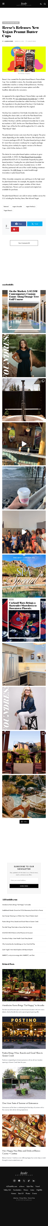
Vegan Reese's (8, 210)
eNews (21, 1186)
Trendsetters (17, 1190)
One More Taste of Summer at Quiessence (20, 1103)
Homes (13, 1193)
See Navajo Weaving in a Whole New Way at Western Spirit (20, 916)
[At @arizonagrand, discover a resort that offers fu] (24, 796)
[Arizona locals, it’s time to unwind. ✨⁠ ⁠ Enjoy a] (24, 576)
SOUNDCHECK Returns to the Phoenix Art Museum (17, 933)
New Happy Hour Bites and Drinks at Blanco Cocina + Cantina (21, 1152)
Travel (37, 1186)
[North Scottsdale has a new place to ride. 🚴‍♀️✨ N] (24, 532)
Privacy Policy (23, 1198)
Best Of (20, 1193)
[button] (3, 4)
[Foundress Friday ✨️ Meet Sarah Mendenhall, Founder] (24, 708)
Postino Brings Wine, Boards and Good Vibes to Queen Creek (20, 921)
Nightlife (39, 1190)
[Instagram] (14, 1180)
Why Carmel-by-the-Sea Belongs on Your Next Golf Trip (18, 944)
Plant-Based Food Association (31, 157)
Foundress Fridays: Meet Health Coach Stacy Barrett (17, 938)
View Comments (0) (24, 243)
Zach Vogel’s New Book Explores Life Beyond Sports (17, 950)
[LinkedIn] (33, 1180)
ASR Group (17, 170)
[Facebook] (19, 1180)
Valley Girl (7, 1190)
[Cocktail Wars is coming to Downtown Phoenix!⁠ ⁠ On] (24, 620)
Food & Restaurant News (10, 22)
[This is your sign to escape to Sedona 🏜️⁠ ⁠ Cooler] (24, 752)
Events (34, 1193)
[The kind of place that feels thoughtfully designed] (24, 443)
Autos (32, 1190)
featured (6, 206)
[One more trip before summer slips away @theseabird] (24, 487)
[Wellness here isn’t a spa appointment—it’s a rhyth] (24, 399)
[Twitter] (24, 1180)
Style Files (30, 1186)
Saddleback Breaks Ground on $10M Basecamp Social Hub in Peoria (22, 910)
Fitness (26, 1190)
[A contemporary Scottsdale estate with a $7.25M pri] (24, 311)
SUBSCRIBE (24, 886)
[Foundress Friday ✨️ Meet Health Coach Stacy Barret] (24, 355)
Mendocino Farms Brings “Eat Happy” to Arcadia (16, 905)
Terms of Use (31, 1198)
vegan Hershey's (30, 206)
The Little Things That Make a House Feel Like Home (17, 927)
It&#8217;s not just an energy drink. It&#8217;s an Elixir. (18, 955)
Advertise (15, 1198)
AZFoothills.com (9, 899)
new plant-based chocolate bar (26, 99)
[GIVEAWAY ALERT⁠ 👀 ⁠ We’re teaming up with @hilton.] (24, 664)
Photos (28, 1193)
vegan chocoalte (17, 206)
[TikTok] (29, 1180)
